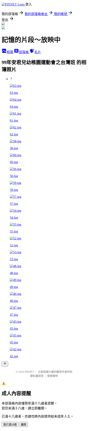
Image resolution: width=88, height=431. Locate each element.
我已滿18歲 (10, 424)
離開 (23, 424)
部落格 (24, 52)
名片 (37, 52)
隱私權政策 (36, 375)
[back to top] (5, 364)
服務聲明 (52, 375)
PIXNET (29, 371)
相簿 (10, 52)
